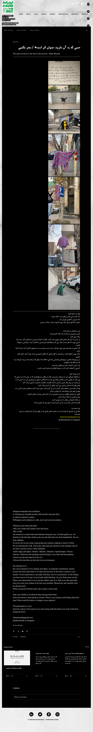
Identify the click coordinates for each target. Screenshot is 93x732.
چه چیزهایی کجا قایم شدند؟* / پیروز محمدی (74, 653)
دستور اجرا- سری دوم (21, 30)
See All (87, 647)
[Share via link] (27, 631)
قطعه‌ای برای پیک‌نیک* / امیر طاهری (13, 668)
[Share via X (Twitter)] (18, 631)
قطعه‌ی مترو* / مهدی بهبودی (42, 653)
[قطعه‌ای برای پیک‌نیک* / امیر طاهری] (17, 658)
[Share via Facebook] (14, 631)
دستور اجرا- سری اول (8, 30)
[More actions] (79, 42)
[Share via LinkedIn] (22, 631)
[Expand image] (64, 73)
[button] (87, 30)
